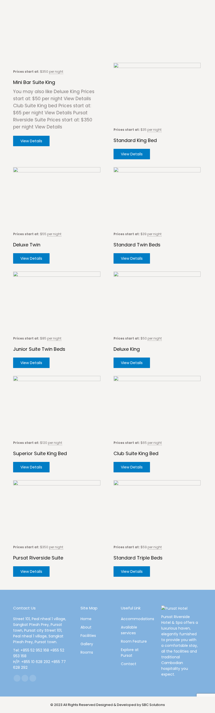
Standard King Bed (135, 140)
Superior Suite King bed (40, 453)
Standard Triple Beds (138, 557)
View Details (31, 141)
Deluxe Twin (26, 244)
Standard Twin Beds (137, 244)
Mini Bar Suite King (34, 82)
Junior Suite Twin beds (39, 349)
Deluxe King (127, 349)
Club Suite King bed (136, 453)
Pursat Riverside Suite (38, 557)
